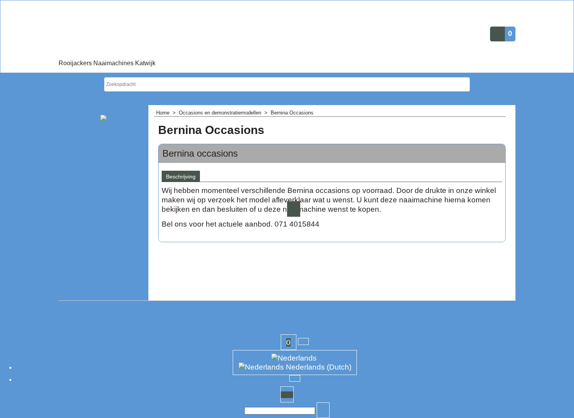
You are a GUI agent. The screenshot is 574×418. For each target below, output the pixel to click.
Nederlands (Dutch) (317, 367)
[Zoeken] (323, 411)
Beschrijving (181, 176)
